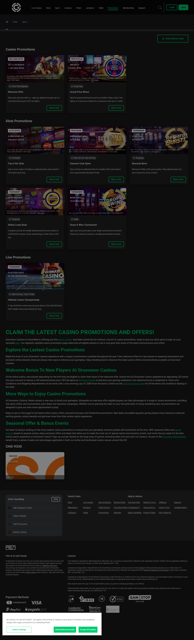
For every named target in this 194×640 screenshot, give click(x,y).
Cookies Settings (19, 629)
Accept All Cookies (88, 629)
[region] (52, 624)
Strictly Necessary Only (65, 629)
